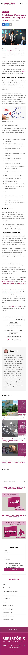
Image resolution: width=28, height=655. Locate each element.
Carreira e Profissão (7, 587)
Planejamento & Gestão (8, 605)
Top (14, 652)
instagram (10, 291)
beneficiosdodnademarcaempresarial (14, 316)
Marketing (14, 333)
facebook (21, 289)
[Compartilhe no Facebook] (3, 24)
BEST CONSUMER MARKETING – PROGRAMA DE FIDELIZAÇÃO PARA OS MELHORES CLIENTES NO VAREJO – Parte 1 (13, 462)
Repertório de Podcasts (8, 616)
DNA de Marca (5, 11)
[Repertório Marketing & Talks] (9, 3)
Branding (6, 319)
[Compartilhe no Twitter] (7, 24)
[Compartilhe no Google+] (17, 340)
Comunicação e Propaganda (9, 595)
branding (23, 71)
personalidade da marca (8, 283)
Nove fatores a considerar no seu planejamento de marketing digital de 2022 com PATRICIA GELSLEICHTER (13, 440)
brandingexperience (18, 319)
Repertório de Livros (7, 612)
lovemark (20, 330)
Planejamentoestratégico (14, 336)
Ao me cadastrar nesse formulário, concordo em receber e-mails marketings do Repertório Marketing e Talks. (14, 565)
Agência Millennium (14, 647)
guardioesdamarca (9, 330)
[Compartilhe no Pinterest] (20, 340)
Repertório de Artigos (8, 609)
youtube (18, 291)
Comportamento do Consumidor (10, 591)
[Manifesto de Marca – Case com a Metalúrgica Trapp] (14, 408)
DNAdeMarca (13, 322)
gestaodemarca (13, 328)
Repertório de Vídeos (8, 619)
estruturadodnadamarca (14, 325)
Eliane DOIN (5, 20)
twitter (5, 291)
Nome (5, 550)
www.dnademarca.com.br (14, 306)
